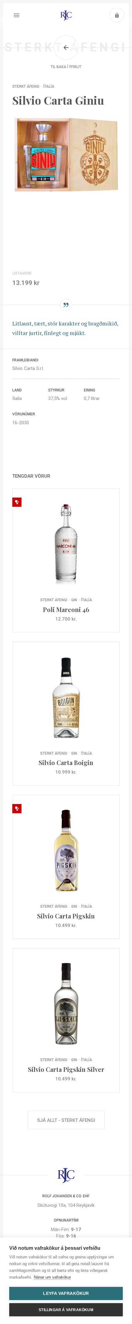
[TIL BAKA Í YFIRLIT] (66, 47)
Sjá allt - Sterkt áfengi (66, 1120)
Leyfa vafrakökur (66, 1293)
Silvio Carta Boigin (66, 714)
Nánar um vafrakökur (52, 1277)
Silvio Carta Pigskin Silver (66, 1020)
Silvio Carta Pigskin (66, 867)
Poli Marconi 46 (66, 560)
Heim (66, 15)
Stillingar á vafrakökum (66, 1310)
